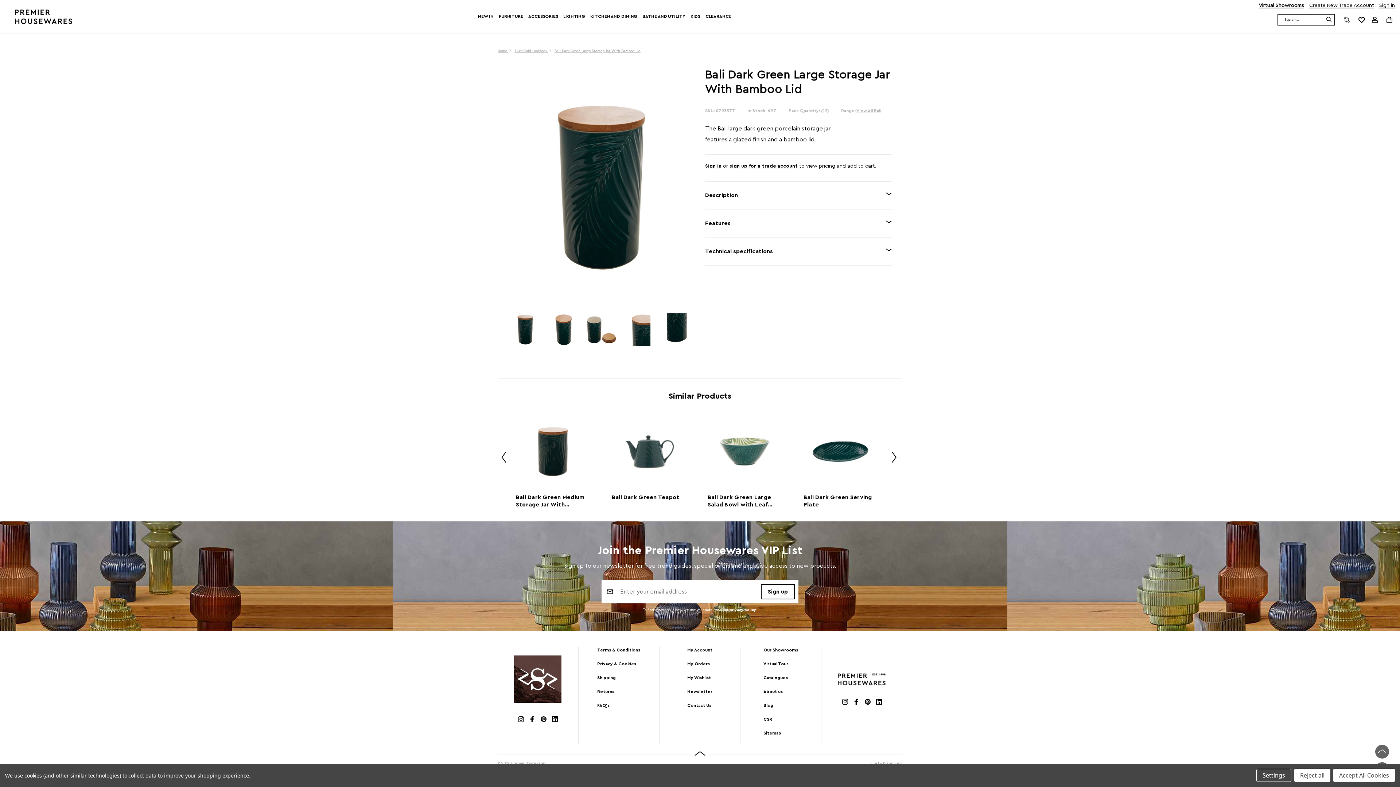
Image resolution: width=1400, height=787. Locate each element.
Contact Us (699, 705)
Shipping (606, 678)
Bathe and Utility (663, 16)
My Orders (698, 664)
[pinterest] (544, 720)
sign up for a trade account (764, 166)
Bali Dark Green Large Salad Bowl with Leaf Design (739, 501)
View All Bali (868, 111)
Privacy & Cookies (616, 664)
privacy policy (743, 610)
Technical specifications (739, 251)
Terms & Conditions (618, 650)
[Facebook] (532, 720)
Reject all (1312, 775)
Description (721, 195)
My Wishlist (699, 678)
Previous (501, 458)
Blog (768, 705)
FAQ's (603, 705)
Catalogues (775, 678)
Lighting (574, 16)
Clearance (718, 16)
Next (891, 458)
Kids (696, 16)
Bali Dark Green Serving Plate (838, 501)
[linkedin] (555, 720)
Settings (1274, 775)
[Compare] (1347, 20)
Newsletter (699, 691)
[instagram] (521, 720)
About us (773, 691)
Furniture (511, 16)
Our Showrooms (780, 650)
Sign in (1387, 5)
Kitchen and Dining (613, 16)
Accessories (543, 16)
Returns (605, 691)
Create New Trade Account (1341, 5)
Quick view (553, 451)
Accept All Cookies (1364, 775)
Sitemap (772, 733)
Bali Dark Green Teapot (646, 497)
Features (718, 223)
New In (485, 16)
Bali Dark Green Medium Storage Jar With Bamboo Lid (550, 501)
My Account (699, 650)
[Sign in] (1375, 20)
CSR (767, 719)
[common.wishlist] (1361, 20)
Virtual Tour (775, 664)
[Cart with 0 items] (1388, 19)
